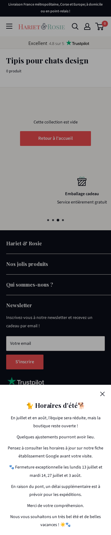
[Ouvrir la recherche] (75, 26)
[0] (100, 26)
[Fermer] (102, 394)
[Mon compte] (87, 26)
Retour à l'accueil (55, 138)
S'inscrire (24, 362)
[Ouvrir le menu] (9, 26)
